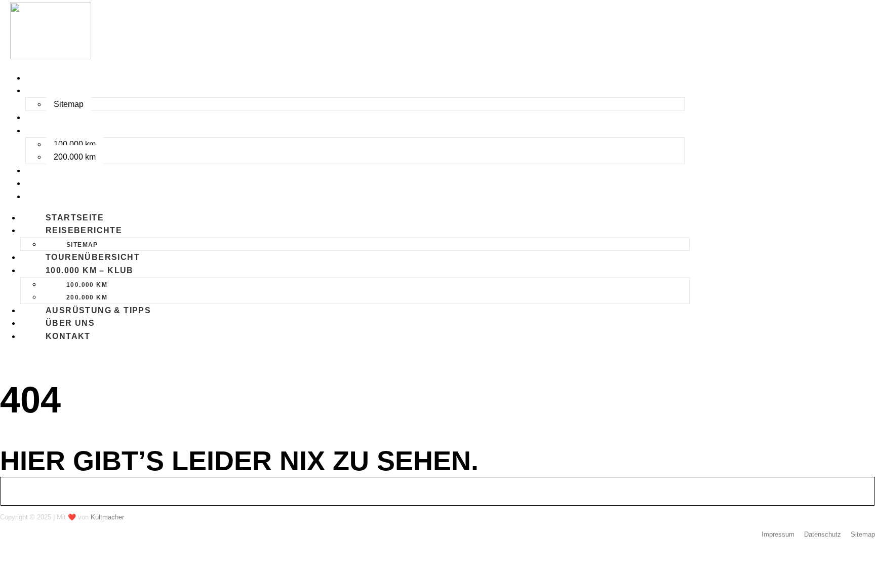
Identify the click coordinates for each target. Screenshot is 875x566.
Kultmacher (107, 517)
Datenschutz (822, 534)
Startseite (58, 77)
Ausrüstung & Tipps (81, 170)
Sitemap (69, 104)
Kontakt (51, 196)
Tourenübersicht (76, 117)
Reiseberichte (67, 90)
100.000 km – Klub (73, 130)
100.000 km (75, 144)
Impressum (778, 534)
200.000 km (75, 157)
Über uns (53, 183)
